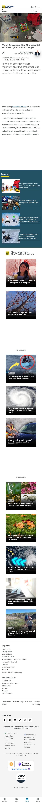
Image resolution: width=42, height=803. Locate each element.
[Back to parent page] (4, 9)
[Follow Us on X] (30, 720)
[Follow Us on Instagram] (9, 720)
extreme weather (19, 107)
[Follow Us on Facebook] (4, 720)
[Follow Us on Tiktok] (19, 720)
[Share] (3, 53)
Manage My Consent (9, 662)
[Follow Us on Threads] (25, 720)
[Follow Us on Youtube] (14, 720)
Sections (34, 11)
